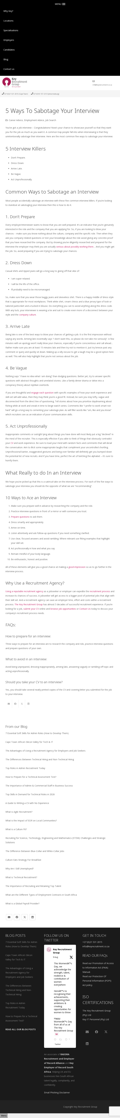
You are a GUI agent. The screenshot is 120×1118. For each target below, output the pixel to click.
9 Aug (55, 957)
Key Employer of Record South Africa (59, 1067)
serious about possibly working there (74, 246)
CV (11, 442)
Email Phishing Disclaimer (57, 1092)
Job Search (50, 120)
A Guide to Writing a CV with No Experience (27, 803)
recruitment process (100, 591)
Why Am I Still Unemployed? (19, 868)
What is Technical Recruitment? (21, 877)
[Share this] (15, 704)
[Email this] (8, 704)
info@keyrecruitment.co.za (95, 946)
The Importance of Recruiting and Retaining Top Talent (33, 886)
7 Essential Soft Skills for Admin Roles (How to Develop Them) (37, 733)
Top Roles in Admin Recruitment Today (25, 768)
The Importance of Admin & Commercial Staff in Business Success (39, 785)
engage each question (42, 392)
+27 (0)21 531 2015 (92, 942)
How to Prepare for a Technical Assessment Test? (30, 776)
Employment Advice (34, 120)
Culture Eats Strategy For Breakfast (23, 859)
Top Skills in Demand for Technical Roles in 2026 (30, 794)
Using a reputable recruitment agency (24, 591)
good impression (76, 566)
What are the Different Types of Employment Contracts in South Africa (41, 894)
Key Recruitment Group (62, 951)
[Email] (9, 917)
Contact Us (85, 608)
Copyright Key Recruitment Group (80, 1106)
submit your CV (31, 608)
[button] (14, 21)
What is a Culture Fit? (16, 829)
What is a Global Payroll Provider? (22, 903)
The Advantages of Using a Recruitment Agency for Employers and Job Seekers (45, 750)
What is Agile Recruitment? (18, 811)
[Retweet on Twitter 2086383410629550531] (61, 1039)
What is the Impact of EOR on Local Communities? (31, 820)
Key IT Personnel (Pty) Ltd (95, 1019)
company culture (27, 314)
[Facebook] (17, 917)
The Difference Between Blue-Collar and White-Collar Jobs (34, 851)
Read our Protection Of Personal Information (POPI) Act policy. (96, 981)
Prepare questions (20, 516)
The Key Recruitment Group (29, 604)
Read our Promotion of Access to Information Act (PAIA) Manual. (98, 967)
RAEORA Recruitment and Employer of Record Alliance (59, 1059)
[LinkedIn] (32, 917)
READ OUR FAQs (95, 955)
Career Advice (16, 120)
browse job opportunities (63, 608)
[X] (25, 917)
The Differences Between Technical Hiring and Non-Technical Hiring (39, 759)
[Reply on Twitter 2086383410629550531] (55, 1039)
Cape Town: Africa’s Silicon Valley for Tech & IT (29, 741)
